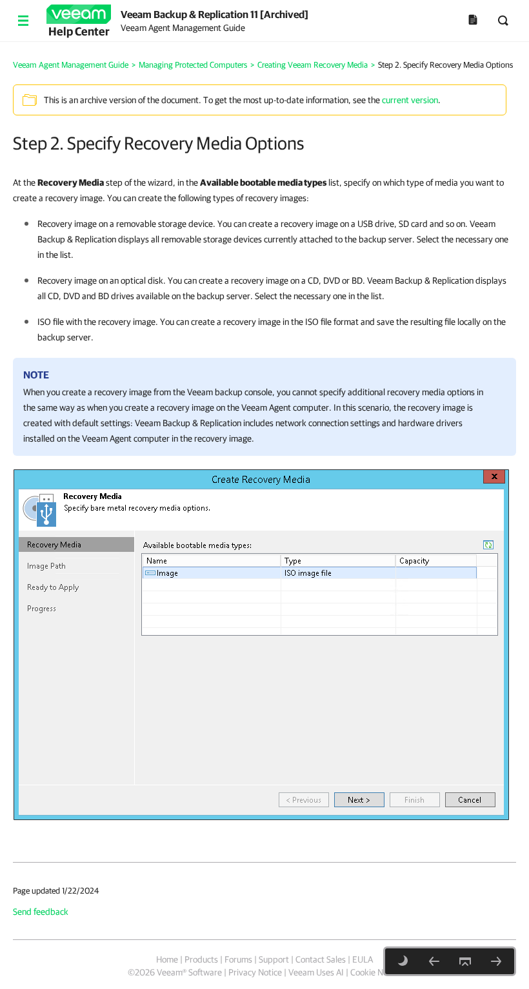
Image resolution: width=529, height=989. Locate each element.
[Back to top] (465, 961)
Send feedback (40, 911)
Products (201, 959)
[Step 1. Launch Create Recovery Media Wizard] (434, 961)
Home (167, 959)
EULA (362, 959)
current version (410, 100)
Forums (238, 959)
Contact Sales (320, 959)
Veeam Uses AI (316, 972)
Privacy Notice (255, 972)
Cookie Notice (375, 972)
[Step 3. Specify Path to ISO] (496, 961)
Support (274, 959)
